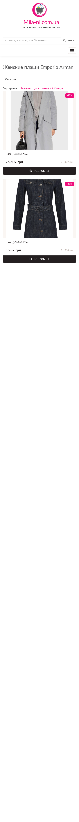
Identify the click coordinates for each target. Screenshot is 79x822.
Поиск (70, 40)
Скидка (58, 88)
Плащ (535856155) (17, 242)
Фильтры (10, 79)
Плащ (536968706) (17, 153)
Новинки (45, 88)
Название (25, 88)
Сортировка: (10, 88)
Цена (36, 88)
